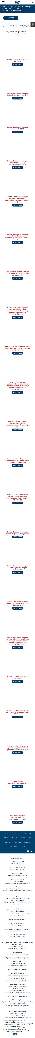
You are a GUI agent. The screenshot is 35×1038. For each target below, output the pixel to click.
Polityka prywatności (22, 842)
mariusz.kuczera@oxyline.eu (20, 981)
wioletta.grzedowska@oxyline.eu (20, 1017)
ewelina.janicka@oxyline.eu (20, 965)
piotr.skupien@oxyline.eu (20, 1006)
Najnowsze (19, 34)
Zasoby (14, 838)
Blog (23, 838)
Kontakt (7, 842)
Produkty (15, 7)
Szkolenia (28, 833)
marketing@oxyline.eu (20, 954)
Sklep (23, 846)
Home (4, 7)
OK (15, 1034)
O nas (6, 838)
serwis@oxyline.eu (20, 948)
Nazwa (26, 34)
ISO (30, 838)
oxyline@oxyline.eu (20, 875)
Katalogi (13, 846)
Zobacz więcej (18, 64)
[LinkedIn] (32, 851)
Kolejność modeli (21, 32)
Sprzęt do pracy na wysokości (16, 8)
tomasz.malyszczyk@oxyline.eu (20, 992)
